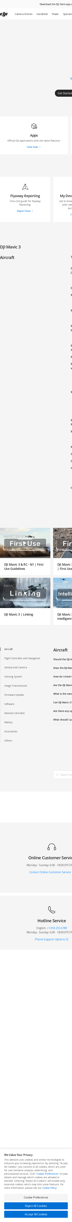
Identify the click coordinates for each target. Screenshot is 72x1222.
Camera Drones (23, 14)
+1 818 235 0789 (57, 928)
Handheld (42, 14)
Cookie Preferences (47, 1173)
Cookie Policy (49, 1187)
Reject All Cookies (36, 1206)
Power (55, 14)
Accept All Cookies (36, 1214)
